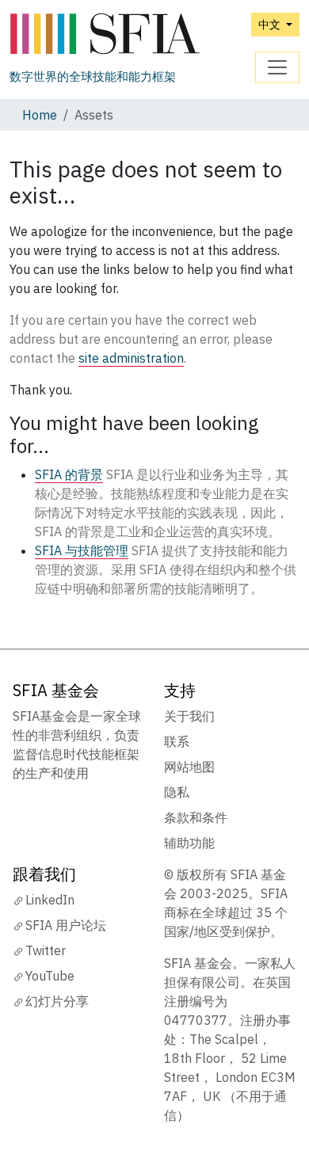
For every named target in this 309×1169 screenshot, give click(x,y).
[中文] (105, 34)
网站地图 (189, 767)
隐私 (176, 792)
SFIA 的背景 (69, 474)
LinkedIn (49, 900)
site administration (131, 358)
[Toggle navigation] (277, 67)
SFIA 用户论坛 (65, 925)
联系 (176, 741)
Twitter (45, 950)
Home (39, 115)
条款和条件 (195, 817)
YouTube (49, 976)
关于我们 (189, 716)
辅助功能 (189, 843)
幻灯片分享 (57, 1001)
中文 (270, 24)
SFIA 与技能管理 (81, 550)
